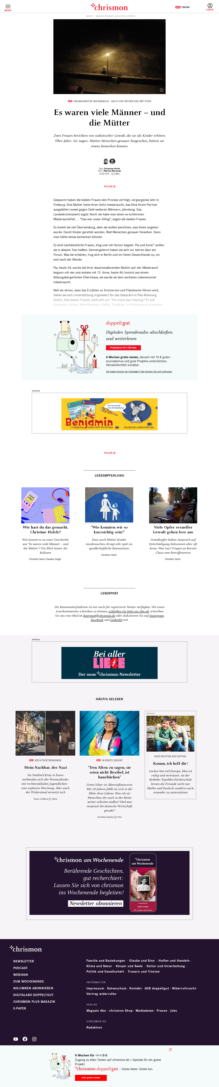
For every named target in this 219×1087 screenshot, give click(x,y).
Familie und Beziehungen (105, 961)
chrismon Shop (121, 1011)
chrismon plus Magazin (34, 1002)
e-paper (19, 1008)
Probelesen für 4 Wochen (123, 347)
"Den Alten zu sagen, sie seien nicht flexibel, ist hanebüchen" (109, 772)
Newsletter (23, 961)
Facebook (97, 620)
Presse (162, 1011)
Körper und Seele (129, 966)
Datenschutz (116, 988)
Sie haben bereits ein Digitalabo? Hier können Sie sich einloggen (139, 371)
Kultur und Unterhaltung (166, 966)
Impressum (95, 988)
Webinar (20, 975)
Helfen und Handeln (174, 961)
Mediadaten (145, 1011)
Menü (7, 10)
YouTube (15, 1039)
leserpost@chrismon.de (99, 616)
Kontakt (135, 988)
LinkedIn (116, 620)
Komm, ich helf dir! (170, 763)
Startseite (89, 16)
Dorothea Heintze (105, 817)
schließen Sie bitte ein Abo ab (129, 611)
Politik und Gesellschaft (105, 972)
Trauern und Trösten (144, 972)
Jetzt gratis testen (91, 1077)
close (170, 1049)
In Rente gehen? (112, 760)
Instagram (156, 616)
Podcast (20, 968)
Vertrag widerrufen (101, 994)
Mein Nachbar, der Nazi (45, 767)
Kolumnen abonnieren (33, 988)
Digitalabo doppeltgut (33, 995)
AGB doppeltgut (157, 988)
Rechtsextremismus (48, 760)
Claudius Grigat (53, 559)
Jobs (173, 1011)
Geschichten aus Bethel (170, 756)
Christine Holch (112, 168)
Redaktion (94, 1027)
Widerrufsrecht (184, 988)
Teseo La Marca (41, 799)
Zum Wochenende (28, 981)
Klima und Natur (99, 966)
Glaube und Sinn (142, 961)
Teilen (108, 186)
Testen (182, 7)
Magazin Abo (96, 1011)
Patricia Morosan (112, 171)
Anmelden (210, 7)
